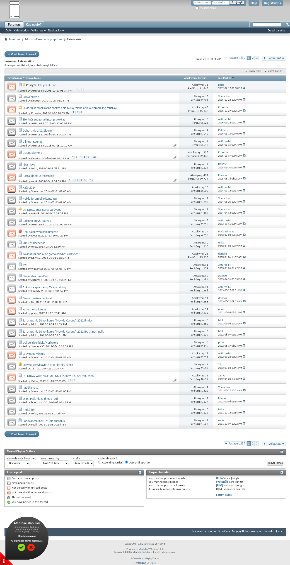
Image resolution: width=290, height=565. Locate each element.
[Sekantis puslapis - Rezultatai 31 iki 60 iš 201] (264, 58)
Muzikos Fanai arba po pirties (43, 39)
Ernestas (36, 113)
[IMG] (219, 485)
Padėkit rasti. (31, 388)
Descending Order (139, 462)
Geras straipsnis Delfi (36, 276)
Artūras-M (37, 90)
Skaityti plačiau (27, 536)
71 (206, 84)
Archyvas (256, 531)
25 (206, 253)
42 (94, 157)
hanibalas (37, 402)
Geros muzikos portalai (37, 298)
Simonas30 (37, 346)
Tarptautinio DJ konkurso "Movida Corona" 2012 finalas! (58, 320)
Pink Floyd (29, 165)
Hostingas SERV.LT (145, 563)
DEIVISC (35, 257)
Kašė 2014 (29, 187)
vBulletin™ (144, 549)
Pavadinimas (15, 78)
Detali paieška (276, 30)
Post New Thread (22, 54)
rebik (34, 181)
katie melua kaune (34, 309)
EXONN (35, 235)
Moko (34, 324)
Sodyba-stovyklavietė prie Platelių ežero (48, 365)
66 (206, 107)
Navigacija (54, 30)
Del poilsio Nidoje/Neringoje (40, 343)
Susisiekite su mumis (204, 531)
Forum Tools (254, 71)
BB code (221, 478)
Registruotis (272, 3)
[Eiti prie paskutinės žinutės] (244, 88)
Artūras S (36, 134)
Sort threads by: (50, 458)
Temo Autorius (32, 78)
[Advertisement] (145, 44)
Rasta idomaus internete (38, 176)
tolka (34, 168)
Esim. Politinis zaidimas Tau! (40, 399)
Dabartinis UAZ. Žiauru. (38, 130)
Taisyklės (269, 531)
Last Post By (225, 78)
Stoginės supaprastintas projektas (44, 119)
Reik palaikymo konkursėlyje (40, 232)
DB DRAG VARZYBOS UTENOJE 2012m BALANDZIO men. (58, 376)
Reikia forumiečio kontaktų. (40, 199)
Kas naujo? (34, 24)
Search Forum (274, 71)
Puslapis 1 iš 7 (236, 58)
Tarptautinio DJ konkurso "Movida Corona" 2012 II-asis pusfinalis (63, 331)
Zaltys (34, 381)
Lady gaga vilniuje (34, 354)
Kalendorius (21, 30)
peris (34, 313)
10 (206, 187)
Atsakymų (190, 78)
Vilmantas (37, 191)
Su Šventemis (31, 97)
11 (206, 298)
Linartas (36, 100)
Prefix (76, 458)
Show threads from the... (21, 458)
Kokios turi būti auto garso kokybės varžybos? (51, 254)
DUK (9, 30)
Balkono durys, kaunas (37, 221)
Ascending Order (111, 462)
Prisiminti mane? (208, 8)
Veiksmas (37, 30)
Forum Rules (224, 495)
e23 (25, 265)
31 (206, 375)
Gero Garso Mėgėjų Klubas (233, 531)
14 (206, 231)
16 (91, 180)
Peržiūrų (202, 78)
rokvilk (35, 213)
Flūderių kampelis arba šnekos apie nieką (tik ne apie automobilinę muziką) (70, 108)
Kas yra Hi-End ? (48, 85)
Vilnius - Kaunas (32, 142)
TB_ (33, 368)
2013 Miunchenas (34, 243)
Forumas (14, 24)
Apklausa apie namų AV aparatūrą (44, 287)
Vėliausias (275, 58)
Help (254, 3)
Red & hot (29, 410)
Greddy (35, 291)
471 (205, 175)
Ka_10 (35, 302)
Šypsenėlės (223, 481)
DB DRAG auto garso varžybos (42, 210)
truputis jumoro (32, 153)
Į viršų (279, 531)
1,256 (204, 152)
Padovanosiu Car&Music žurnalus (44, 421)
